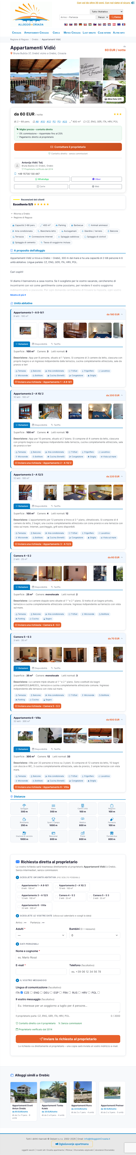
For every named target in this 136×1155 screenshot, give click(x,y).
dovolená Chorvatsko (104, 1150)
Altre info (119, 32)
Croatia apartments (55, 1150)
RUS (75, 992)
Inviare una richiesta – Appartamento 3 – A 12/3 (44, 544)
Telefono (81, 965)
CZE (27, 992)
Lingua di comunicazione (38, 987)
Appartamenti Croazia (36, 32)
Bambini (82, 928)
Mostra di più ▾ (18, 295)
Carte (42, 186)
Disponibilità (41, 344)
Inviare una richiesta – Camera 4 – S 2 (39, 625)
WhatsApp (43, 179)
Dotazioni (23, 344)
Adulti (21, 928)
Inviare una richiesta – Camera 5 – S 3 (39, 706)
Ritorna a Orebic (22, 213)
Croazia (16, 32)
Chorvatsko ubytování (84, 1150)
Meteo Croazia (72, 32)
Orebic (35, 39)
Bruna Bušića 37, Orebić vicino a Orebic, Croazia (39, 53)
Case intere (104, 32)
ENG (37, 992)
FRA (66, 992)
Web (97, 186)
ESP (56, 992)
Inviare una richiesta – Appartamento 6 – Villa (43, 787)
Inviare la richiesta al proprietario (70, 1039)
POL (95, 992)
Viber (98, 179)
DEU (47, 992)
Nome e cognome (28, 951)
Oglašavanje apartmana (74, 1144)
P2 (54, 121)
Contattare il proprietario (70, 147)
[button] (68, 202)
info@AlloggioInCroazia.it (97, 1138)
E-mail (21, 965)
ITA (18, 992)
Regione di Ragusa (19, 39)
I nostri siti (40, 1150)
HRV (85, 992)
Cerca (117, 17)
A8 (37, 121)
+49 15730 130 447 (29, 173)
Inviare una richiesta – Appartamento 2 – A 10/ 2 (44, 462)
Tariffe (57, 344)
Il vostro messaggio (35, 999)
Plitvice (69, 1150)
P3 (59, 121)
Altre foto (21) (114, 99)
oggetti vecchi (28, 1150)
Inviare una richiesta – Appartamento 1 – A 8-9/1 (45, 381)
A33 (65, 121)
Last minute (89, 32)
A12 (49, 121)
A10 (43, 121)
